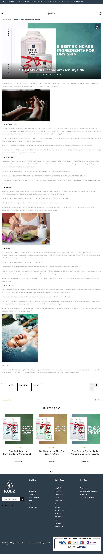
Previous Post (6, 400)
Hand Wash (58, 513)
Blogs (10, 19)
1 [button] (50, 471)
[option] (18, 437)
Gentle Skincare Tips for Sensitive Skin (51, 452)
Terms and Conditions (87, 497)
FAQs (30, 504)
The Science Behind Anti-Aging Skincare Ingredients (85, 452)
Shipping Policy (85, 488)
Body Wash (58, 491)
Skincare (37, 385)
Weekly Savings (34, 497)
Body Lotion (58, 488)
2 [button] (52, 471)
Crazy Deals (33, 494)
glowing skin (24, 385)
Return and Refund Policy (88, 491)
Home (3, 19)
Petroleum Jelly (59, 526)
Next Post (98, 400)
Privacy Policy (84, 494)
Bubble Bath (59, 494)
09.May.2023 (52, 75)
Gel (56, 504)
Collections (32, 491)
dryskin (11, 385)
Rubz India (41, 75)
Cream (57, 497)
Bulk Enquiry (33, 507)
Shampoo (58, 523)
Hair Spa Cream (60, 510)
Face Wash (58, 501)
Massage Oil (59, 517)
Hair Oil (57, 507)
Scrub (56, 520)
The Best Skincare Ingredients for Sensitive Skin (18, 452)
